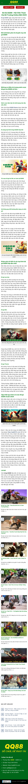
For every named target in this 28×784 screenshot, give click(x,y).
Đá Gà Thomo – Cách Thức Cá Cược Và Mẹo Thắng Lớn (13, 585)
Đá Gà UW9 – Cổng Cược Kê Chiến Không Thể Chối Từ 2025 (13, 691)
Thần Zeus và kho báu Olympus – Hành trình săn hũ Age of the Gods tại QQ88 (15, 720)
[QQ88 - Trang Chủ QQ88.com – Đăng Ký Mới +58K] (14, 2)
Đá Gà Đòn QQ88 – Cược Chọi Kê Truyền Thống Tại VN (13, 559)
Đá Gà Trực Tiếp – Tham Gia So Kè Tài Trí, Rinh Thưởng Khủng (12, 506)
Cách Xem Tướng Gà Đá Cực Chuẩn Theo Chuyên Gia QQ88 (13, 665)
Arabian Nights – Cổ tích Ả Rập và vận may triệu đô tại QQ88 (16, 714)
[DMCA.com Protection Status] (6, 781)
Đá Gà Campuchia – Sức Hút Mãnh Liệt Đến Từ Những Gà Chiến (12, 638)
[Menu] (2, 2)
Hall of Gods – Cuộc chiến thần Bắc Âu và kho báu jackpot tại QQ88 (15, 725)
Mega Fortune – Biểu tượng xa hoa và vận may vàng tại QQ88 (15, 709)
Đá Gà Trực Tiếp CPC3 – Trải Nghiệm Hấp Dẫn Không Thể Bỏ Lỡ (14, 612)
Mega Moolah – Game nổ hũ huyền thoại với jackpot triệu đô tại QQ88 (15, 730)
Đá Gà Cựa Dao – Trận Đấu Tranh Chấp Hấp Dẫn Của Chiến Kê (13, 532)
